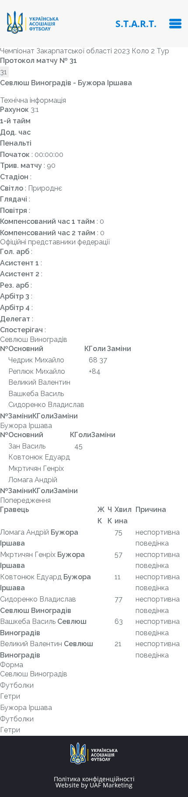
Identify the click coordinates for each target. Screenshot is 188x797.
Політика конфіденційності (94, 779)
